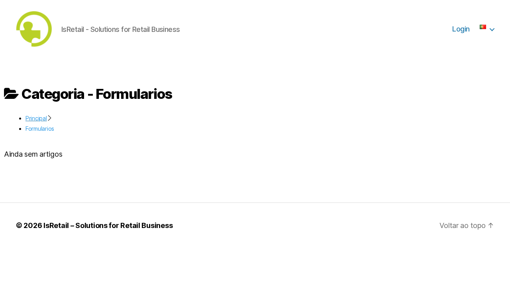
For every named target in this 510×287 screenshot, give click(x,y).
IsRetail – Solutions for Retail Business (108, 225)
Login (461, 29)
